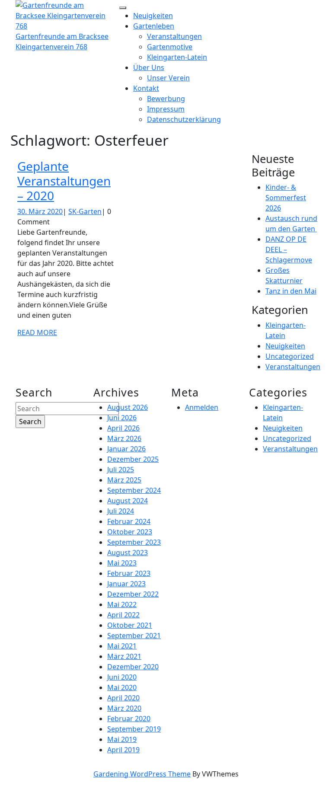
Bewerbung (166, 98)
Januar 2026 (126, 449)
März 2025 (124, 480)
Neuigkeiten (153, 15)
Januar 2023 (126, 583)
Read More (37, 332)
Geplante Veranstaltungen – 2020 (64, 180)
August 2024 (127, 500)
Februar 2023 (128, 573)
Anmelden (201, 407)
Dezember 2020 (133, 666)
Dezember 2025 (133, 459)
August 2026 (127, 407)
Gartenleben (153, 26)
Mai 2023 (122, 563)
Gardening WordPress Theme (142, 774)
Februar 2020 (128, 718)
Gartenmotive (169, 46)
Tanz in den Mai (290, 291)
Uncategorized (289, 356)
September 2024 (134, 490)
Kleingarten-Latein (177, 57)
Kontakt (146, 88)
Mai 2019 (122, 739)
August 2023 (127, 552)
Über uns (148, 67)
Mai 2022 (122, 604)
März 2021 (124, 656)
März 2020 (124, 708)
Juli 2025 (120, 469)
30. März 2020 (40, 211)
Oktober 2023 (129, 532)
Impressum (166, 109)
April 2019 (123, 749)
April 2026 (123, 428)
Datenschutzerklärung (184, 119)
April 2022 (123, 615)
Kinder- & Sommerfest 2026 (285, 197)
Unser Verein (168, 78)
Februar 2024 (128, 521)
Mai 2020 (122, 687)
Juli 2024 (120, 511)
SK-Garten (85, 211)
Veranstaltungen (174, 36)
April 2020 (123, 698)
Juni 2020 (122, 677)
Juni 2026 (122, 417)
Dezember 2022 (133, 594)
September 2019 (134, 729)
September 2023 (134, 542)
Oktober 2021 (129, 625)
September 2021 (134, 635)
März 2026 (124, 438)
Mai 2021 (122, 646)
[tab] (122, 7)
